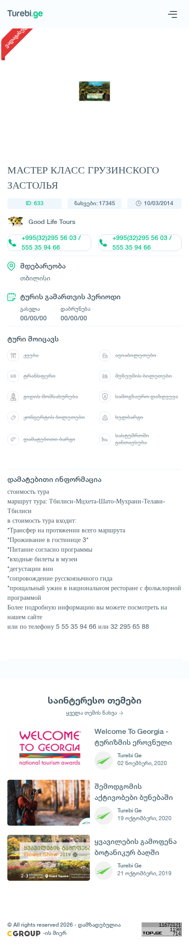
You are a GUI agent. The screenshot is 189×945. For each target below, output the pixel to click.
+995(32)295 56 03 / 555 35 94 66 (51, 243)
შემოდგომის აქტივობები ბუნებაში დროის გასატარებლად (135, 792)
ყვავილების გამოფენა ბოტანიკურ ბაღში (135, 847)
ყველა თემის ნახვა (91, 713)
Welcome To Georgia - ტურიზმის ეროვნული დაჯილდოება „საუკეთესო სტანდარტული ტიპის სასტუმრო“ (133, 737)
